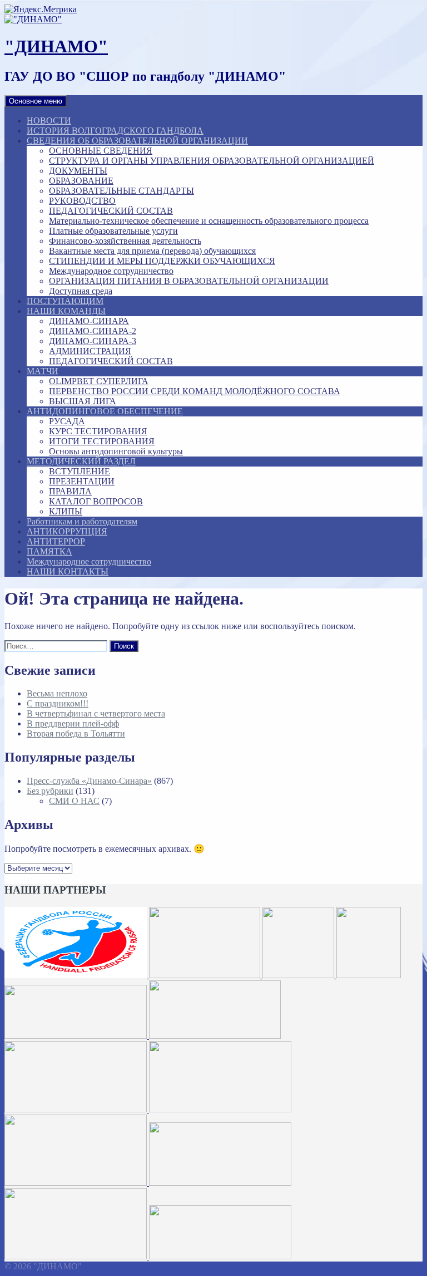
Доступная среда (80, 291)
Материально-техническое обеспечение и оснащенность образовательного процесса (209, 220)
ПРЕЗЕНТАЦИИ (82, 481)
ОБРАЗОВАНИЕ (81, 180)
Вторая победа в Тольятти (76, 733)
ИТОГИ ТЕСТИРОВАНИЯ (102, 441)
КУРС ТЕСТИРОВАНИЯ (98, 431)
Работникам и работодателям (82, 521)
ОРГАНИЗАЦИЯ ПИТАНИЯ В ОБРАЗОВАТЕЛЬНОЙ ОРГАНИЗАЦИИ (189, 281)
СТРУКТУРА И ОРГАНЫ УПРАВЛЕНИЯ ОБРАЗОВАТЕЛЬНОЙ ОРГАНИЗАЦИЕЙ (211, 160)
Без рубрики (50, 791)
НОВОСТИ (49, 120)
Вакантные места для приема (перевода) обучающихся (152, 251)
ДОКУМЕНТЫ (78, 170)
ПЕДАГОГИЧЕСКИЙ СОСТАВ (111, 210)
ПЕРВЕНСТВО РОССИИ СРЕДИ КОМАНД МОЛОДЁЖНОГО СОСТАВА (194, 391)
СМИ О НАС (74, 801)
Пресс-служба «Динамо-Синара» (89, 781)
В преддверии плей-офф (73, 723)
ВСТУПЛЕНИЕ (79, 471)
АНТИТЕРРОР (56, 541)
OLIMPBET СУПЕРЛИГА (98, 381)
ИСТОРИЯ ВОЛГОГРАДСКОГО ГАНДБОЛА (115, 130)
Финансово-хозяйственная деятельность (125, 241)
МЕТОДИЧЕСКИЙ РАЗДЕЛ (81, 461)
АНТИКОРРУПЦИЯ (67, 531)
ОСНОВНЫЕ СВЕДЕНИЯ (100, 150)
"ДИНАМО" (56, 46)
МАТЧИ (42, 371)
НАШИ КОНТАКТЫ (67, 571)
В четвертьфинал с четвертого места (96, 713)
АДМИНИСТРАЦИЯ (90, 351)
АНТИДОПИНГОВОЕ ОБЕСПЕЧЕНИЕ (105, 411)
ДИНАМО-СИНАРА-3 (92, 341)
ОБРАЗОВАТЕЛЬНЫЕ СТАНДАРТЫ (121, 190)
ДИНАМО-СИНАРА (89, 321)
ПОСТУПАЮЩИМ (65, 301)
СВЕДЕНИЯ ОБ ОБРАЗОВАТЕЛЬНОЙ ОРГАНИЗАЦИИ (137, 140)
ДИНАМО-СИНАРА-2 (92, 331)
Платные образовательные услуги (113, 230)
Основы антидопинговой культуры (116, 451)
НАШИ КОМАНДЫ (66, 311)
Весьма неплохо (57, 693)
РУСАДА (67, 421)
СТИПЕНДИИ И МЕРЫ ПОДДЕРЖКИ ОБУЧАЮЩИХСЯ (162, 261)
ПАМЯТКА (49, 551)
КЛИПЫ (65, 511)
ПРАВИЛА (70, 491)
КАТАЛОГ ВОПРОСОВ (96, 501)
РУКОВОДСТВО (82, 200)
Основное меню (35, 101)
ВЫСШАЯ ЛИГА (82, 401)
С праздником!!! (57, 703)
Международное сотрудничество (111, 271)
